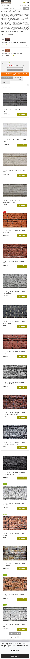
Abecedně (5, 82)
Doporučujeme (7, 77)
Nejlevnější (18, 77)
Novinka (17, 65)
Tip (23, 65)
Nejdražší (5, 80)
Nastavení (15, 651)
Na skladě (7, 63)
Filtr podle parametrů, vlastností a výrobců (14, 74)
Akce (10, 65)
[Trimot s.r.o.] (6, 2)
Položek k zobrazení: (15, 70)
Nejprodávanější (16, 80)
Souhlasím (15, 656)
